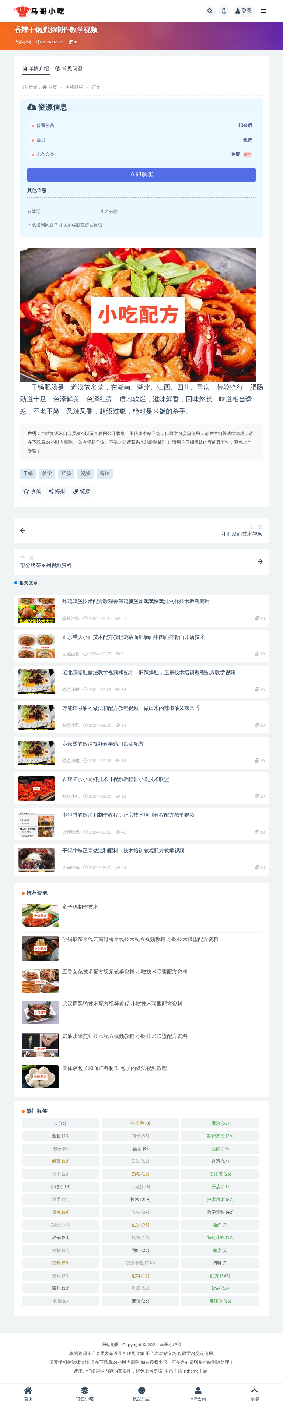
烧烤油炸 (71, 618)
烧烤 (140, 1237)
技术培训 (220, 1199)
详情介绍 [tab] (38, 68)
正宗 (140, 1225)
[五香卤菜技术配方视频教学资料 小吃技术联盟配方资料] (40, 982)
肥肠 (66, 473)
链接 (84, 491)
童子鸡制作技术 (80, 907)
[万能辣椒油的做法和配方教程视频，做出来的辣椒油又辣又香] (36, 717)
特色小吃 (71, 689)
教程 (60, 1225)
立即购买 (141, 175)
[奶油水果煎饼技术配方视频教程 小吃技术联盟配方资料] (40, 1049)
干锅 (28, 473)
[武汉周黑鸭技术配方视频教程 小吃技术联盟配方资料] (40, 1012)
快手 (60, 1199)
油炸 (220, 1225)
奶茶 (140, 1174)
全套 (60, 1136)
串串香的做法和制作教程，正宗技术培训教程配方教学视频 (128, 815)
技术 (140, 1199)
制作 (140, 1136)
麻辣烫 (220, 1301)
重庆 (140, 1288)
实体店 (220, 1174)
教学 (47, 473)
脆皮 (220, 1250)
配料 (140, 1276)
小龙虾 (140, 1186)
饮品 (220, 1288)
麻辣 (140, 1301)
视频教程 (140, 1263)
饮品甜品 (141, 1399)
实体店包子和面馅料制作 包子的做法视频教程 (114, 1068)
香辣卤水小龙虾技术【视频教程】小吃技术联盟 (115, 779)
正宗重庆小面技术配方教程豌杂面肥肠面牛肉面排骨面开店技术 (133, 637)
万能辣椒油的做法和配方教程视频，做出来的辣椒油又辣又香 (131, 708)
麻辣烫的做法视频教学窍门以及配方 (103, 744)
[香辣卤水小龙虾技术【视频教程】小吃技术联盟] (36, 788)
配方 (220, 1276)
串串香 (140, 1123)
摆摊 (60, 1212)
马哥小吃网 (171, 1344)
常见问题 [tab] (72, 68)
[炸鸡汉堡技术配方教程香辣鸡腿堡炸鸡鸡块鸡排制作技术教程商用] (36, 610)
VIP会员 (198, 1399)
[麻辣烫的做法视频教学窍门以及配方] (36, 753)
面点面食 (71, 654)
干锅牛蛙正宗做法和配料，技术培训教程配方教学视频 (123, 850)
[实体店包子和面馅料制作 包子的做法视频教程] (40, 1076)
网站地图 (110, 1344)
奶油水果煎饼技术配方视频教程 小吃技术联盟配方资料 (125, 1036)
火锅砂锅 (22, 42)
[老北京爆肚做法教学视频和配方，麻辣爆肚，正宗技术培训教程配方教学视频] (36, 681)
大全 (60, 1174)
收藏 (35, 491)
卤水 (140, 1149)
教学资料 (220, 1212)
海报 (59, 491)
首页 (52, 87)
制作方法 (220, 1136)
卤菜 (60, 1161)
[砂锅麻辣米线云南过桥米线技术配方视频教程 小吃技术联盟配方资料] (40, 948)
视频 (85, 473)
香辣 (104, 473)
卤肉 (220, 1149)
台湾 (220, 1161)
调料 (220, 1263)
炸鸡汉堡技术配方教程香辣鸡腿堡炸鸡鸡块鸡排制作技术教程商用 (136, 601)
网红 (140, 1250)
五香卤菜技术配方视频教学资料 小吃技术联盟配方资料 (125, 972)
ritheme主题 (195, 1371)
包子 (60, 1149)
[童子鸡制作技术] (40, 915)
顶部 (254, 1399)
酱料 (60, 1288)
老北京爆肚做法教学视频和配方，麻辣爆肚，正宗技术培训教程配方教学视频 (148, 672)
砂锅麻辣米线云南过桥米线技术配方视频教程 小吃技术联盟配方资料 (140, 939)
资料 (60, 1276)
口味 (140, 1161)
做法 (220, 1123)
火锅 (60, 1237)
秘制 (60, 1250)
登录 (246, 11)
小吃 (60, 1186)
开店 (220, 1186)
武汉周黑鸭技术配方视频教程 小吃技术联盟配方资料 (122, 1004)
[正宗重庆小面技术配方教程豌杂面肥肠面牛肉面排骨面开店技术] (36, 646)
